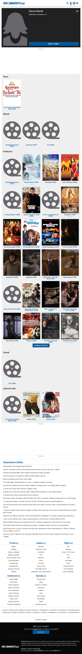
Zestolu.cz (41, 575)
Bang (41, 582)
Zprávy (11, 610)
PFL (68, 555)
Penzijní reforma (13, 569)
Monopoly (41, 588)
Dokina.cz (37, 612)
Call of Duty (41, 566)
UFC (68, 546)
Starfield (41, 552)
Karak (41, 601)
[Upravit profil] (77, 11)
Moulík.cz (22, 612)
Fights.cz (68, 542)
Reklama (23, 649)
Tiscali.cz (13, 542)
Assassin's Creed (41, 549)
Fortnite (41, 563)
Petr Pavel (13, 582)
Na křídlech (41, 599)
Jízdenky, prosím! (41, 604)
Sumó (68, 563)
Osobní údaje (36, 649)
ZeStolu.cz (54, 610)
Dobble (40, 590)
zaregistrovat (37, 629)
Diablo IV (41, 558)
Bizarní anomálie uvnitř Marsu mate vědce (17, 479)
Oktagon (68, 549)
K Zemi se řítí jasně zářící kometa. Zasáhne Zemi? (20, 489)
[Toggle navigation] (77, 3)
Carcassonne (41, 579)
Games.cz (41, 542)
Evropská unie (13, 566)
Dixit (41, 593)
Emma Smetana (13, 601)
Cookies (29, 649)
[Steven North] (15, 28)
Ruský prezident (13, 560)
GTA (41, 555)
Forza (41, 560)
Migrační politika (13, 555)
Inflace (13, 546)
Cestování (27, 610)
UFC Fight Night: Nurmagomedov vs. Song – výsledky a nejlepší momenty (27, 482)
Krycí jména (41, 596)
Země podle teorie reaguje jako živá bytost (17, 466)
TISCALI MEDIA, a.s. (39, 651)
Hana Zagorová (13, 585)
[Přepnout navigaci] (70, 3)
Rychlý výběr (53, 44)
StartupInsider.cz (74, 612)
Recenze (41, 546)
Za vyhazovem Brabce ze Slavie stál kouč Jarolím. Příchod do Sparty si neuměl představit (33, 501)
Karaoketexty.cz (74, 610)
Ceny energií (14, 563)
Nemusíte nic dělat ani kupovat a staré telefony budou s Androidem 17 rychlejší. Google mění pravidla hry (38, 516)
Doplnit (41, 632)
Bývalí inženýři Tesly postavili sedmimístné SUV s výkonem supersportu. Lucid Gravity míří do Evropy (36, 522)
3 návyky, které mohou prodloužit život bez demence (20, 495)
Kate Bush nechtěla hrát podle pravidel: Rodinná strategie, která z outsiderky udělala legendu (34, 485)
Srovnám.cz (63, 612)
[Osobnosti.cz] (14, 3)
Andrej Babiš (14, 579)
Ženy (21, 610)
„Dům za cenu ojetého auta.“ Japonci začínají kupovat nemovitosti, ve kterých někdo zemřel (34, 519)
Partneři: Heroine (41, 620)
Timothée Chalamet (13, 604)
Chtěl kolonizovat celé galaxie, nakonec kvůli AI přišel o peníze (24, 476)
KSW (68, 558)
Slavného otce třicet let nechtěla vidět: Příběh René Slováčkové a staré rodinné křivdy (32, 492)
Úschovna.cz (7, 612)
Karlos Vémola (68, 566)
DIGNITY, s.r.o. (57, 651)
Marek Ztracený (13, 596)
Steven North (36, 11)
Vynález (13, 572)
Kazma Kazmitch (13, 588)
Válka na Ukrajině (13, 552)
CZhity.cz (45, 612)
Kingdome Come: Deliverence (41, 572)
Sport (17, 610)
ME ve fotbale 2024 (14, 558)
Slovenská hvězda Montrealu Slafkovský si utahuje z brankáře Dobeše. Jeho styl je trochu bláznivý (36, 525)
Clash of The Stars (68, 552)
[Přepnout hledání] (67, 3)
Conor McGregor (68, 572)
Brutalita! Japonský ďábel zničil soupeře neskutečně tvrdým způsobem (26, 473)
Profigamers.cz (45, 610)
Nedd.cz (15, 612)
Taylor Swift (14, 599)
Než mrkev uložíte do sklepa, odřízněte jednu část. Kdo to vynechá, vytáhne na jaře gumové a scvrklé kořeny (39, 498)
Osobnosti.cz (13, 575)
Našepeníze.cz (53, 612)
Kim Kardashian (13, 590)
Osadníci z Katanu (41, 585)
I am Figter (68, 560)
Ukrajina (13, 549)
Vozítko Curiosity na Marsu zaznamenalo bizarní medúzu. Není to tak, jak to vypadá (31, 469)
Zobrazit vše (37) (41, 345)
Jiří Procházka (68, 569)
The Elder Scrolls (41, 569)
